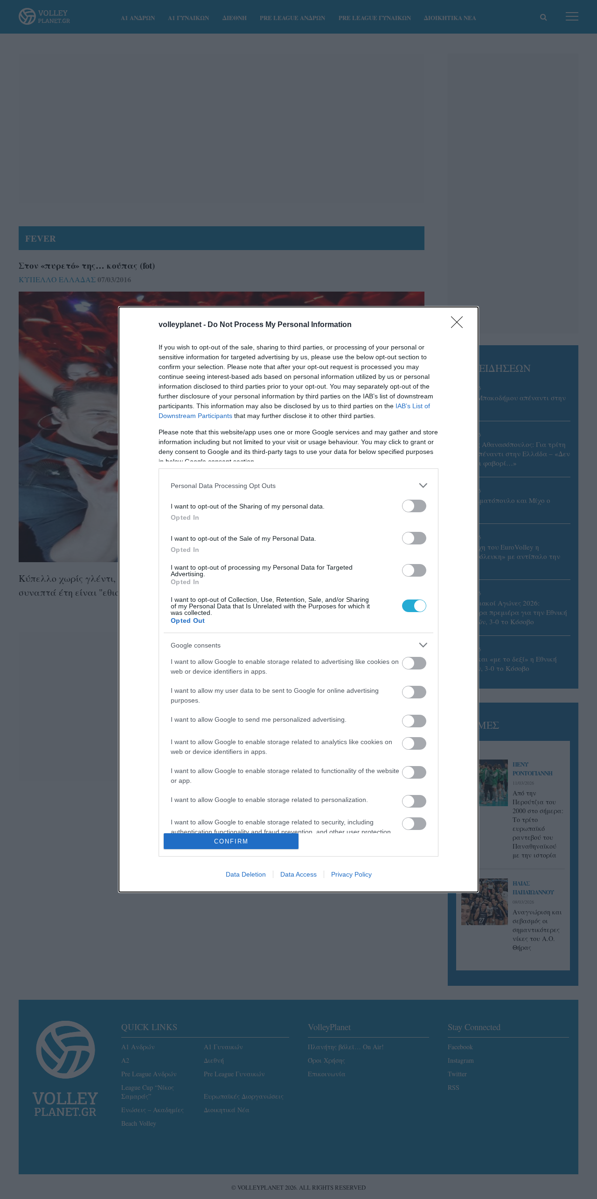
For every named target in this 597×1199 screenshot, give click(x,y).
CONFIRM (231, 841)
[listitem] (298, 485)
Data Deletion (246, 874)
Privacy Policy (351, 874)
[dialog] (298, 599)
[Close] (460, 325)
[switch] (414, 506)
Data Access (298, 874)
